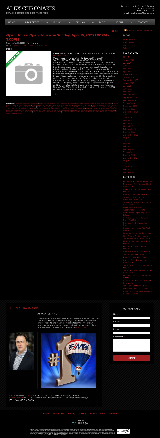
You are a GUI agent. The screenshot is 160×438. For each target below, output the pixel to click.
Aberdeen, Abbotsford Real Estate (138, 181)
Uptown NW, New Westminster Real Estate (47, 112)
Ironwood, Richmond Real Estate (137, 233)
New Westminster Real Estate (136, 251)
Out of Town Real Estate (133, 254)
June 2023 (127, 118)
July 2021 (127, 164)
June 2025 (127, 89)
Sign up (150, 6)
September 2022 (130, 135)
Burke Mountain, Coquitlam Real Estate (81, 103)
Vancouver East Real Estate (135, 286)
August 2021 (128, 161)
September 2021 (130, 158)
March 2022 (128, 146)
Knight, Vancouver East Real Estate (73, 108)
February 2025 (129, 94)
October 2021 (129, 155)
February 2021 (129, 172)
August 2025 (128, 83)
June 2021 (127, 166)
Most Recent (129, 57)
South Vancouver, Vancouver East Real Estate (100, 110)
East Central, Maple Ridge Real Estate (104, 105)
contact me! (80, 327)
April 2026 (127, 71)
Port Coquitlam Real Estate (135, 257)
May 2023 (127, 120)
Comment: (118, 337)
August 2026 (128, 60)
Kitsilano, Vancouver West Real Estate (49, 108)
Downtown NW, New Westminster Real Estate (134, 208)
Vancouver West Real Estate (135, 289)
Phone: (116, 329)
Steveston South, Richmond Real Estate (19, 112)
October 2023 (129, 109)
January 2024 (129, 103)
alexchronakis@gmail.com (142, 13)
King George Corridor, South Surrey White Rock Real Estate (136, 237)
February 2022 (129, 149)
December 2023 (130, 106)
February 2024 (129, 100)
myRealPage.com (80, 423)
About (102, 413)
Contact (143, 22)
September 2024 (130, 97)
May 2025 (127, 92)
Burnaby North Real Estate (135, 194)
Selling (82, 413)
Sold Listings (128, 48)
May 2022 (127, 143)
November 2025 (130, 74)
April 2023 (127, 123)
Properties (58, 413)
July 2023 (127, 115)
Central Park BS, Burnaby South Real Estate (46, 105)
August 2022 (128, 138)
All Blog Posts (129, 39)
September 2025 (130, 80)
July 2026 (127, 63)
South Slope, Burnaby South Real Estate (72, 110)
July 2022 (127, 141)
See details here (60, 56)
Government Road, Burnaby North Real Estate (135, 219)
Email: (116, 322)
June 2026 (127, 66)
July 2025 (127, 86)
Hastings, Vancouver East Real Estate (73, 107)
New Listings (128, 42)
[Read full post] (28, 74)
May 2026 (127, 69)
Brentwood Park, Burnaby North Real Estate (30, 45)
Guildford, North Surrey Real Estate (48, 107)
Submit (132, 358)
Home (11, 22)
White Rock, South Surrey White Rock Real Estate (137, 292)
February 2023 (129, 129)
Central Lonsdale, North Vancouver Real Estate (133, 198)
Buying (71, 413)
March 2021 (128, 169)
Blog (102, 22)
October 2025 (129, 77)
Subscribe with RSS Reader (139, 30)
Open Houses (129, 45)
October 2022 (129, 132)
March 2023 (128, 126)
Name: (116, 314)
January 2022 (129, 152)
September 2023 (130, 112)
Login (142, 6)
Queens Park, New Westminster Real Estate (44, 110)
